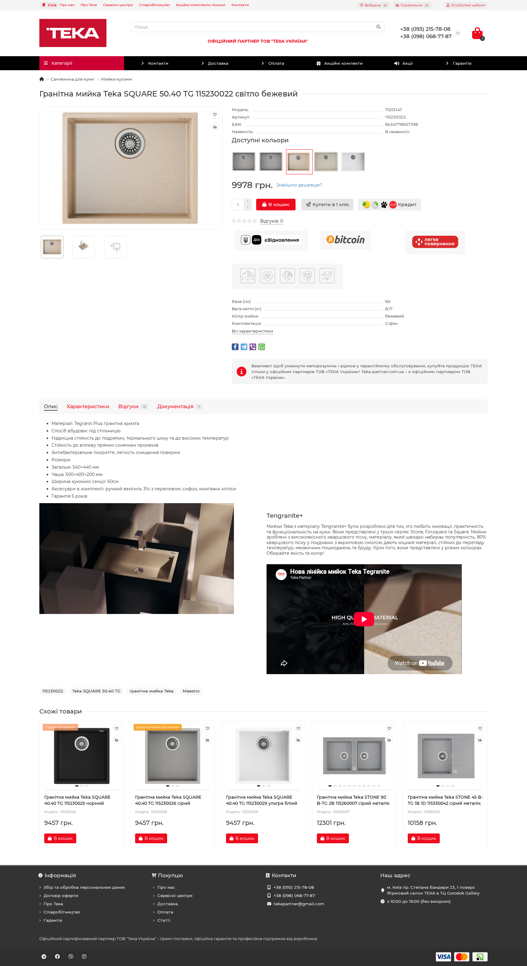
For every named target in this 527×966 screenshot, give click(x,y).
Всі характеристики (252, 331)
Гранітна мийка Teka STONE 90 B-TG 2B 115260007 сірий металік (353, 800)
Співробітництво (154, 5)
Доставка (218, 63)
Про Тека (89, 5)
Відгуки (132, 406)
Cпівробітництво (62, 912)
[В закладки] (215, 114)
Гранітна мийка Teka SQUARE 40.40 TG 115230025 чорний (77, 800)
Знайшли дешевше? (299, 185)
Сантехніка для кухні (72, 79)
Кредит (407, 204)
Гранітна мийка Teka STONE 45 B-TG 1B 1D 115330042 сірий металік (445, 800)
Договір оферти (61, 895)
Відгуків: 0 (271, 221)
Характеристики (88, 406)
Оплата (276, 63)
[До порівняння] (215, 126)
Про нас (67, 5)
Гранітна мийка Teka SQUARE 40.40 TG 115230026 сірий (168, 800)
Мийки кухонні (116, 79)
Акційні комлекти (343, 63)
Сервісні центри (118, 5)
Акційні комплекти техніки (200, 5)
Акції (407, 63)
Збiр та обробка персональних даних (84, 887)
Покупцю (170, 875)
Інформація (60, 875)
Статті (163, 920)
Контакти (240, 5)
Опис (51, 406)
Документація (178, 406)
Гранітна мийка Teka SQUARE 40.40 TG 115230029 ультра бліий (261, 800)
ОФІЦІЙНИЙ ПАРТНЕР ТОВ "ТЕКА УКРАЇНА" (258, 41)
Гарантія (462, 63)
